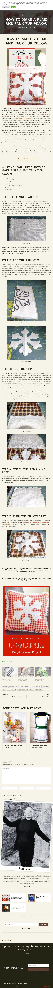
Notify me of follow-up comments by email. (15, 815)
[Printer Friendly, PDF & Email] (7, 685)
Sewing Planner (46, 719)
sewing (14, 712)
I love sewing (46, 709)
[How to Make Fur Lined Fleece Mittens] (43, 695)
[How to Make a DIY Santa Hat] (26, 695)
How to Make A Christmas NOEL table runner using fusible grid (42, 921)
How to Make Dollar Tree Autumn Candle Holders (16, 921)
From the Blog (26, 15)
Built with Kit (35, 595)
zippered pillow (39, 712)
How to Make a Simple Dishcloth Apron (39, 769)
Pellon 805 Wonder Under (15, 186)
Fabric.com (28, 118)
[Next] (49, 755)
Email (21, 811)
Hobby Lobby (19, 118)
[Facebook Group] (11, 963)
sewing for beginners (22, 712)
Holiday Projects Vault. (26, 603)
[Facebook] (3, 963)
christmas (4, 709)
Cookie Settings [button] (6, 7)
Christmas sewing (13, 709)
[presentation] (14, 750)
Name (4, 811)
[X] (5, 963)
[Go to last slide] (4, 755)
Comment (5, 792)
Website (39, 811)
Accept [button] (13, 7)
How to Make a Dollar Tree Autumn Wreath (12, 720)
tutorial (31, 712)
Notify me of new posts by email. (12, 818)
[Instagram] (8, 963)
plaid (8, 712)
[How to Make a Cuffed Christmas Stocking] (9, 695)
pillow (4, 712)
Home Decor (37, 709)
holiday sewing (29, 709)
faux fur (22, 709)
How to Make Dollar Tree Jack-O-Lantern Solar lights (17, 931)
